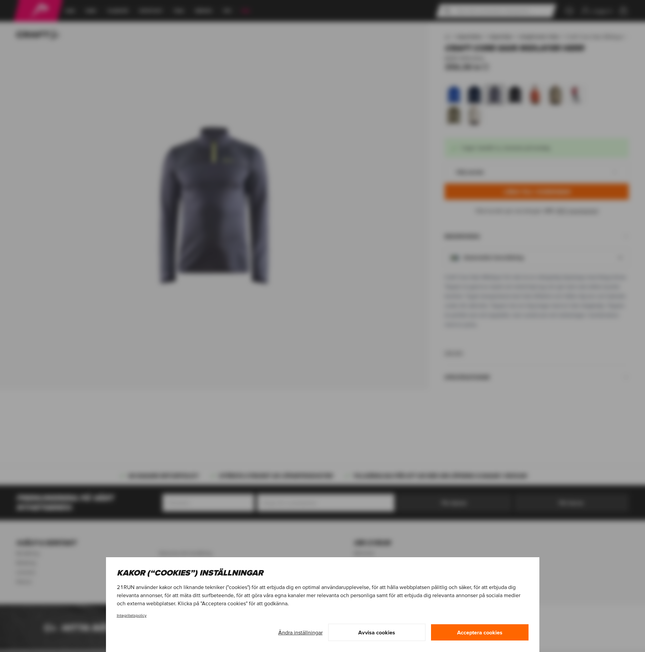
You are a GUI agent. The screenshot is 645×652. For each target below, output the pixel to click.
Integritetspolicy (132, 615)
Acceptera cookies (479, 632)
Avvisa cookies (376, 632)
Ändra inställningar (300, 632)
